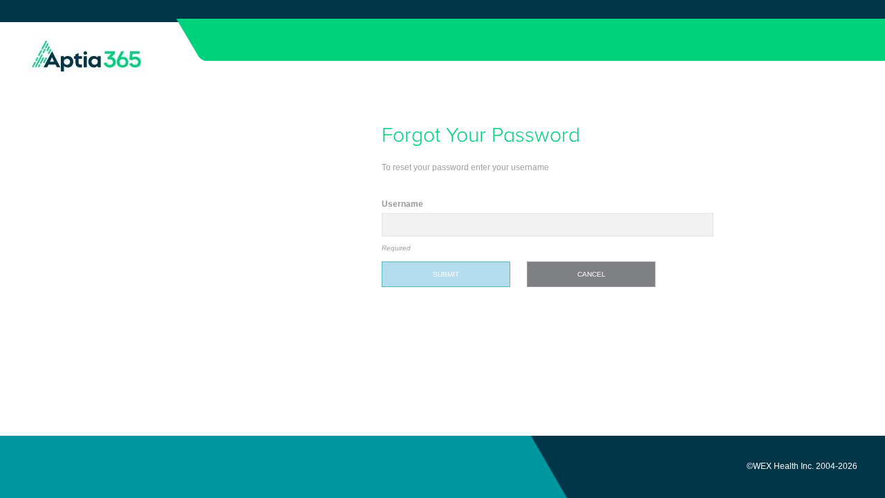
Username (402, 204)
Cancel (591, 274)
